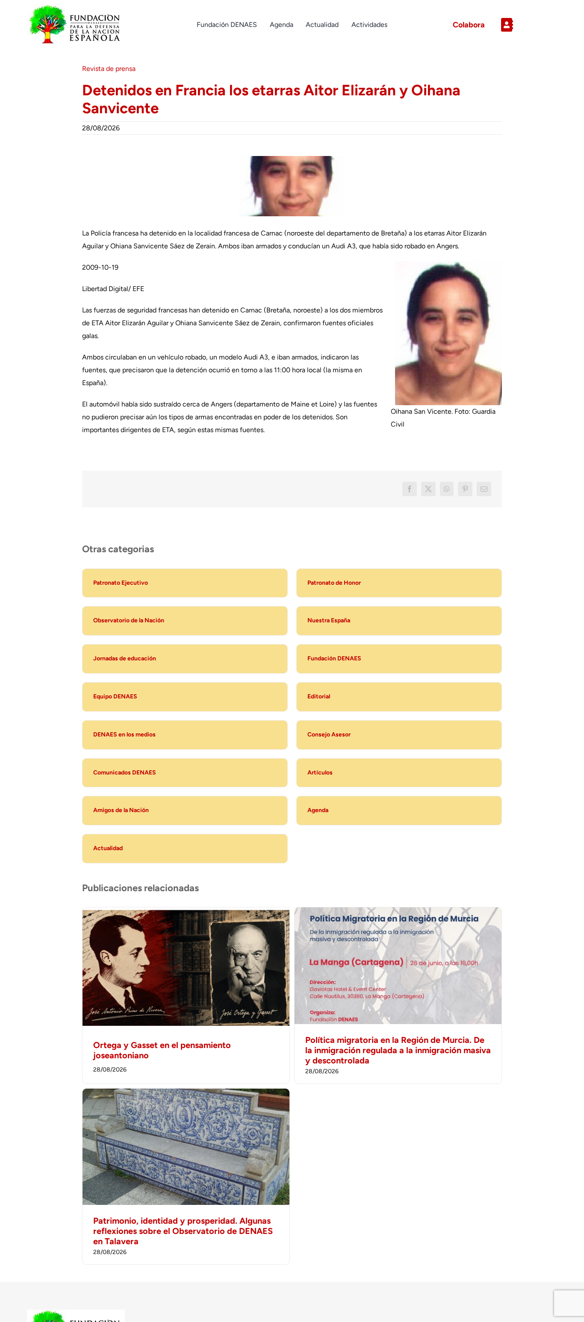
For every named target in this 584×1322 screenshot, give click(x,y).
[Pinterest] (465, 489)
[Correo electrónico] (484, 489)
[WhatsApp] (447, 489)
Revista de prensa (109, 69)
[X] (428, 489)
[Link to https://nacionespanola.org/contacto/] (525, 25)
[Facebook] (409, 489)
